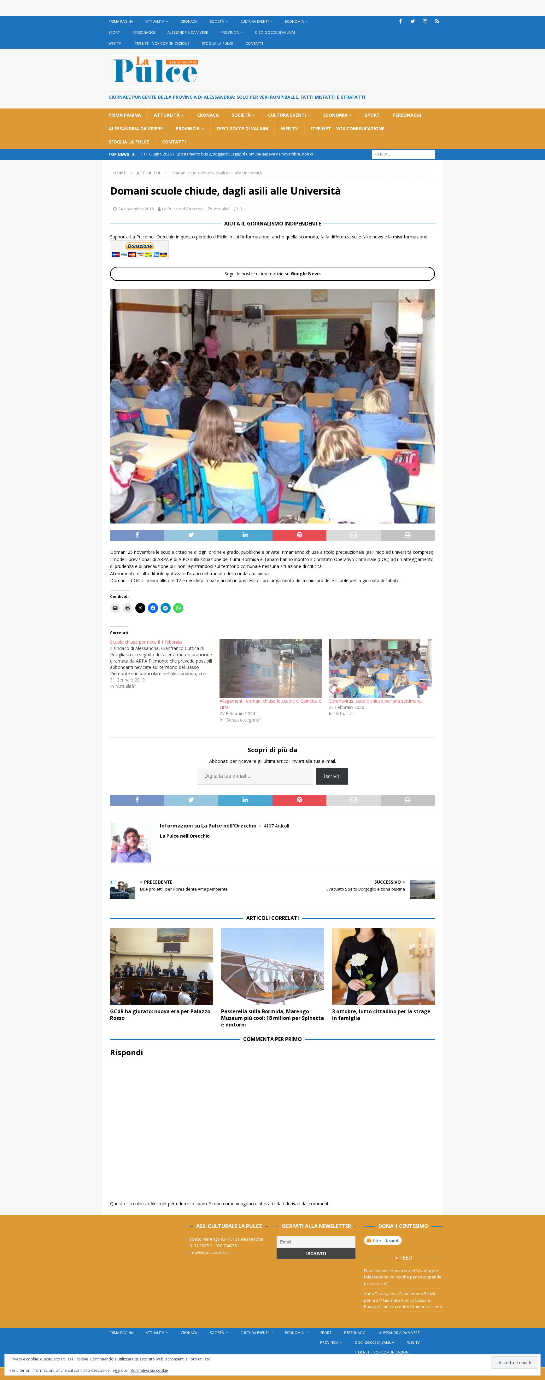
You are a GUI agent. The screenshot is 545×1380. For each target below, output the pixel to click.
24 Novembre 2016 (136, 209)
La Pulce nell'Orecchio (183, 209)
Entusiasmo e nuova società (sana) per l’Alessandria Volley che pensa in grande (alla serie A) (403, 1277)
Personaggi (143, 32)
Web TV (114, 43)
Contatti (254, 43)
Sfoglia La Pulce (217, 43)
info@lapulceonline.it (210, 1252)
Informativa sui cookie (148, 1370)
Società (217, 21)
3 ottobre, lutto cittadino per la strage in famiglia (381, 1014)
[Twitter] (412, 21)
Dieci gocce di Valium (275, 32)
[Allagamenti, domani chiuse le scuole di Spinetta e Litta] (271, 668)
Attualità (155, 21)
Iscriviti (332, 776)
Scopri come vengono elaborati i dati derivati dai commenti (269, 1204)
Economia (294, 21)
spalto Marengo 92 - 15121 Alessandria (226, 1239)
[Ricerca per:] (403, 154)
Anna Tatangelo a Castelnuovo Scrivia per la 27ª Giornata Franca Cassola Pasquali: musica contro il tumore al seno (403, 1300)
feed (406, 1257)
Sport (114, 32)
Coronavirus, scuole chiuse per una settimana (375, 701)
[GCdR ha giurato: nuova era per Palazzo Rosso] (161, 966)
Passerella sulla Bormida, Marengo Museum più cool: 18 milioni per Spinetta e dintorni (272, 1018)
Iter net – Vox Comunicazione (161, 43)
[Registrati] (437, 21)
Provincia (229, 32)
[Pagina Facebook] (400, 21)
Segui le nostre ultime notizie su (273, 274)
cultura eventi (254, 21)
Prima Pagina (120, 21)
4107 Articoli (276, 826)
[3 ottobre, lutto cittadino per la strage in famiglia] (383, 966)
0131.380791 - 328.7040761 (214, 1245)
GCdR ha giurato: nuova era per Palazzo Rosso (160, 1014)
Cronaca (189, 21)
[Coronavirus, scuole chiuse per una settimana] (380, 668)
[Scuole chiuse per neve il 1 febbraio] (165, 664)
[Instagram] (425, 21)
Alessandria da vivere (187, 32)
